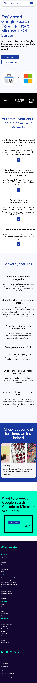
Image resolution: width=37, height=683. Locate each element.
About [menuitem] (2, 606)
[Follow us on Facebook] (11, 652)
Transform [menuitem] (3, 562)
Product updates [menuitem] (5, 642)
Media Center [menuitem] (4, 613)
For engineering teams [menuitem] (6, 593)
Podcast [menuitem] (3, 640)
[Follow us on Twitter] (15, 652)
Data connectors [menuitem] (5, 567)
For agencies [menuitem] (4, 586)
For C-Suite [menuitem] (4, 598)
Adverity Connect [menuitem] (5, 560)
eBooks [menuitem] (3, 631)
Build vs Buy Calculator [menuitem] (6, 624)
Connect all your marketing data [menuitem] (8, 577)
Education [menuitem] (3, 638)
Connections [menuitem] (4, 626)
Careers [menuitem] (3, 609)
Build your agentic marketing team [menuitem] (9, 584)
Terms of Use (4, 659)
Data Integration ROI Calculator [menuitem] (8, 622)
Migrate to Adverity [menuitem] (5, 628)
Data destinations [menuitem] (5, 569)
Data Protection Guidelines (7, 673)
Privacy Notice (4, 663)
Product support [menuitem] (5, 647)
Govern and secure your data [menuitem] (8, 580)
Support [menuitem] (3, 615)
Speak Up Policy (5, 666)
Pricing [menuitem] (2, 571)
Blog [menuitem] (2, 635)
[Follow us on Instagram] (19, 652)
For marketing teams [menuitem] (6, 591)
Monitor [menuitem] (3, 564)
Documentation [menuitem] (5, 644)
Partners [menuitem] (3, 611)
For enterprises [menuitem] (4, 589)
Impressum (3, 670)
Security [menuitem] (3, 604)
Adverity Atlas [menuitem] (4, 557)
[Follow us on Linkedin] (2, 652)
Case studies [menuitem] (4, 633)
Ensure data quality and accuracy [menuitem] (8, 582)
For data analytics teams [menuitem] (6, 596)
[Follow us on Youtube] (7, 652)
